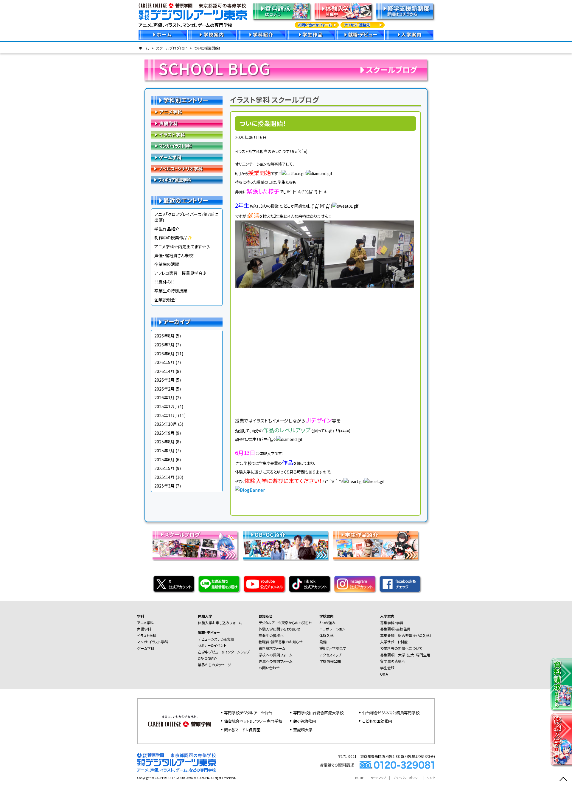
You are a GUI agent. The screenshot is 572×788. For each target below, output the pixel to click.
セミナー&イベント (212, 645)
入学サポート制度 (394, 641)
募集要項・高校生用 (395, 628)
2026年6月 (164, 354)
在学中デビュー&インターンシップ (224, 651)
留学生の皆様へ (392, 661)
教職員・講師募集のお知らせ (281, 641)
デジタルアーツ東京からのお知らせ (285, 622)
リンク (431, 777)
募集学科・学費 (391, 622)
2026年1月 (164, 397)
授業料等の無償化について (401, 648)
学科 (140, 616)
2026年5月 (164, 362)
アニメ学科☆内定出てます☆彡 (182, 246)
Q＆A (384, 673)
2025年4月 (164, 477)
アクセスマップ (330, 654)
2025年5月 (164, 468)
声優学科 (187, 123)
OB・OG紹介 (207, 658)
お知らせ (265, 616)
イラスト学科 (187, 135)
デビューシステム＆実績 (216, 638)
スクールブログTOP (171, 47)
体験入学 (205, 616)
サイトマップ (378, 777)
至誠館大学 (303, 730)
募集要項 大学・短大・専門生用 (405, 654)
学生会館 (387, 667)
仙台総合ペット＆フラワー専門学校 (253, 721)
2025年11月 (165, 415)
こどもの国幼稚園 (377, 721)
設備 (323, 641)
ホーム (144, 47)
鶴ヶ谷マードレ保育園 (242, 730)
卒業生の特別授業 (170, 291)
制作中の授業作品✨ (173, 237)
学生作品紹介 (166, 229)
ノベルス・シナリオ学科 (187, 169)
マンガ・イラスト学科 (187, 146)
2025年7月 (164, 451)
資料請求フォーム (272, 648)
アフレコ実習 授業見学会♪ (180, 273)
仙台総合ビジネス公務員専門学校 (390, 712)
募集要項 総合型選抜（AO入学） (405, 635)
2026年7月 (164, 345)
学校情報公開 (330, 661)
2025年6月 (164, 459)
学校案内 (326, 616)
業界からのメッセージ (214, 664)
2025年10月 (165, 424)
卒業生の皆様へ (271, 635)
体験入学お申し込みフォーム (220, 622)
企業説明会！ (165, 300)
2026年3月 (164, 380)
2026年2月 (164, 389)
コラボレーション (332, 628)
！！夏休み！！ (164, 282)
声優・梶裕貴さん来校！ (174, 255)
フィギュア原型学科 (187, 180)
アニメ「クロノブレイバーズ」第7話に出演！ (186, 217)
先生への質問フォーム (275, 661)
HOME (359, 777)
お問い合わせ (269, 667)
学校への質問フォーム (275, 654)
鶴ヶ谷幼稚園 (304, 721)
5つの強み (327, 622)
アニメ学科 (187, 112)
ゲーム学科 (187, 157)
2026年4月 (164, 371)
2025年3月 (164, 486)
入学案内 (387, 616)
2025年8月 (164, 442)
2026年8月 (164, 336)
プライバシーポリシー (406, 777)
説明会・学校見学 (332, 648)
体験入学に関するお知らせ (279, 628)
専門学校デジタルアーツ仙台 (248, 712)
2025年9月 (164, 433)
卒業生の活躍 (166, 264)
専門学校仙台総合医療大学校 (318, 712)
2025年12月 (165, 406)
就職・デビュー (209, 632)
